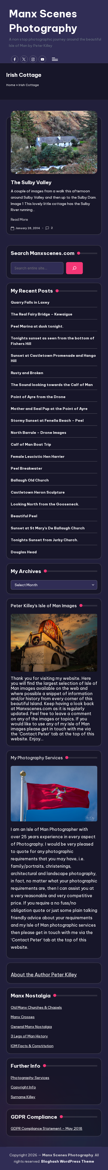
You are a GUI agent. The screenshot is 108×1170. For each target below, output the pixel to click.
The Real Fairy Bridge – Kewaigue (41, 314)
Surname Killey (23, 1096)
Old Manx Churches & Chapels (36, 1007)
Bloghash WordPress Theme (67, 1161)
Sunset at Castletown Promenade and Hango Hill (53, 358)
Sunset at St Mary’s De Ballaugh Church (48, 528)
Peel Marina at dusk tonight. (37, 326)
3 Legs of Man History (29, 1036)
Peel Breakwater (26, 468)
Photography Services (30, 1077)
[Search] (74, 268)
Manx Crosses (23, 1017)
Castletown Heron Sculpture (38, 492)
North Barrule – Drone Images (38, 432)
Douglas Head (24, 552)
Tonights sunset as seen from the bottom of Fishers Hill (52, 341)
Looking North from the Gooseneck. (45, 504)
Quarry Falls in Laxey (30, 302)
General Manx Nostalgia (31, 1026)
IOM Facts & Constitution (32, 1045)
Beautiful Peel (24, 516)
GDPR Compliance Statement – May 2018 (46, 1128)
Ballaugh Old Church (30, 480)
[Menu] (54, 59)
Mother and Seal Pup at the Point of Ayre (49, 408)
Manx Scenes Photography (43, 20)
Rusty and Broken (27, 372)
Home (10, 85)
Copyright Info (23, 1087)
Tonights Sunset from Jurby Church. (44, 540)
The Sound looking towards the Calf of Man (52, 384)
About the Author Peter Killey (44, 975)
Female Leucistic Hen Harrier (37, 456)
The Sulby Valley (31, 182)
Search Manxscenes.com (42, 253)
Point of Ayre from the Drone (38, 396)
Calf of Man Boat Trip (31, 444)
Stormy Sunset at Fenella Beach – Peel (47, 420)
